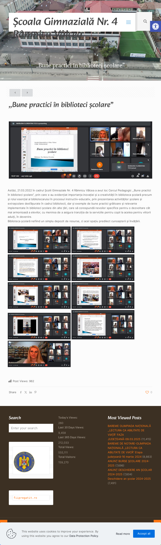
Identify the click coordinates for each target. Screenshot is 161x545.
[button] (155, 26)
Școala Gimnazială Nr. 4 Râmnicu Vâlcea (65, 22)
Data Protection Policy (83, 535)
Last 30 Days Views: (71, 427)
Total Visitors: (67, 457)
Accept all (144, 533)
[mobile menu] (128, 22)
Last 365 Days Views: (72, 437)
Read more (123, 533)
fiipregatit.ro (25, 497)
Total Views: (66, 447)
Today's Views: (68, 417)
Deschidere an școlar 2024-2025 (129, 478)
